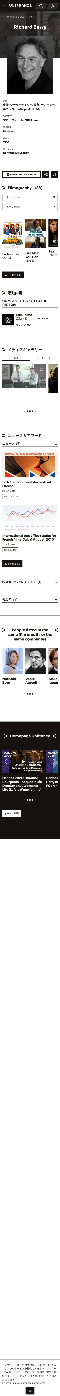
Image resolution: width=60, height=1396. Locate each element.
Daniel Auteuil (31, 681)
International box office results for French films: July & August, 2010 (29, 537)
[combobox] (30, 197)
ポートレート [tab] (44, 358)
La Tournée (10, 254)
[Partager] (45, 174)
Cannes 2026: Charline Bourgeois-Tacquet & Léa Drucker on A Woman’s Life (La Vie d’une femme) (22, 784)
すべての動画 (12, 813)
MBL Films (31, 120)
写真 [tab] (16, 358)
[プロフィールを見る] (53, 6)
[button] (41, 369)
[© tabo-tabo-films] (24, 376)
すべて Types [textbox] (13, 197)
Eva (51, 251)
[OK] (30, 1390)
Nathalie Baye (9, 681)
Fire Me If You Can (32, 255)
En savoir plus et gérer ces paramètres (23, 1382)
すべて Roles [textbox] (13, 206)
